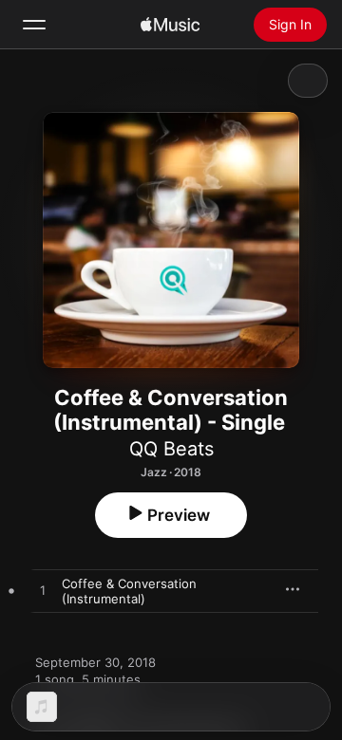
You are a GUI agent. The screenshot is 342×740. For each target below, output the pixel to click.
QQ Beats (171, 448)
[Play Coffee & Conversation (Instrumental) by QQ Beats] (43, 591)
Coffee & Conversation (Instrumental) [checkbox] (129, 591)
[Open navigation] (34, 25)
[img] (170, 24)
